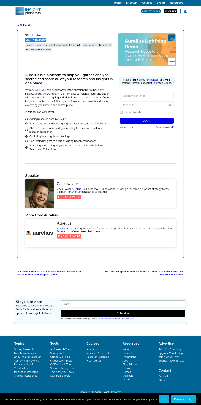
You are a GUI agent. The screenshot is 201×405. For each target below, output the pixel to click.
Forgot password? (165, 127)
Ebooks (126, 368)
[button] (123, 2)
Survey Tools (57, 353)
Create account (127, 127)
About (162, 380)
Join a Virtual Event (169, 356)
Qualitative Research (26, 353)
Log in (147, 120)
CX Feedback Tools (61, 364)
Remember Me (132, 112)
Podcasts (127, 353)
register (153, 79)
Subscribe (123, 313)
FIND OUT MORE (69, 197)
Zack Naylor (67, 184)
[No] (197, 398)
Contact (163, 376)
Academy (92, 349)
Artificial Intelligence (25, 375)
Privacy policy (183, 399)
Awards (126, 379)
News (125, 349)
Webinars (127, 375)
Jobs (125, 360)
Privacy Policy (131, 318)
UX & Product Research (27, 356)
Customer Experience (26, 360)
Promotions (129, 356)
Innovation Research (26, 371)
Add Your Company (170, 349)
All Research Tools (61, 349)
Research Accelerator (98, 353)
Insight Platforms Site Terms (109, 318)
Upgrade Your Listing (171, 353)
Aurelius (36, 35)
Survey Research (24, 349)
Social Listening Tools (63, 368)
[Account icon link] (185, 11)
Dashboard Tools (60, 375)
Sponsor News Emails (171, 360)
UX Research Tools (61, 360)
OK (164, 399)
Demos (126, 371)
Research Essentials (97, 356)
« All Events (24, 25)
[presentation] (39, 193)
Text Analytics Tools (62, 371)
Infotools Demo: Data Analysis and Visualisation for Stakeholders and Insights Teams (49, 273)
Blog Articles (129, 364)
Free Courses (93, 360)
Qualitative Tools (60, 356)
